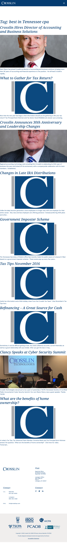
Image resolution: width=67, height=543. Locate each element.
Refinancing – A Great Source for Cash (31, 307)
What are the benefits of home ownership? (24, 400)
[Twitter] (39, 491)
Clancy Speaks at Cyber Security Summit (33, 352)
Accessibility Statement (33, 538)
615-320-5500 (13, 493)
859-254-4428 (13, 499)
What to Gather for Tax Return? (26, 78)
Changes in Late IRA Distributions (27, 172)
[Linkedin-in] (42, 491)
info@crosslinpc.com (14, 503)
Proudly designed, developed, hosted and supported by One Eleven (33, 536)
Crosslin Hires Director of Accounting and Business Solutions (30, 29)
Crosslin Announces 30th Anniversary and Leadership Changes (31, 124)
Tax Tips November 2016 (20, 263)
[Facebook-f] (36, 491)
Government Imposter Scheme (24, 219)
